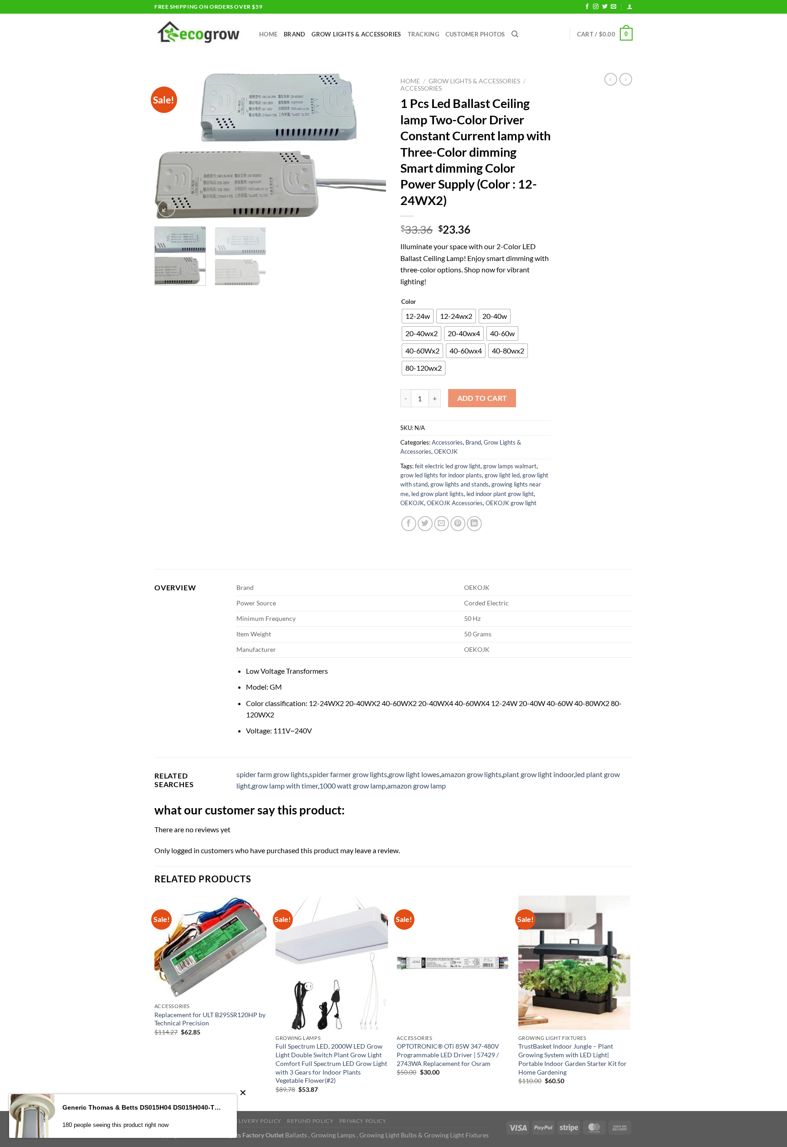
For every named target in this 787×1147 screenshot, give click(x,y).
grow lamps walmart (510, 466)
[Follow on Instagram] (595, 7)
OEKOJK (446, 451)
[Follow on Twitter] (605, 7)
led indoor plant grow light (500, 493)
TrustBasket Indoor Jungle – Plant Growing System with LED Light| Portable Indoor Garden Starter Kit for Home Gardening (572, 1058)
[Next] (371, 146)
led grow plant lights (437, 493)
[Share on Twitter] (425, 523)
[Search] (514, 34)
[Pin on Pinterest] (457, 523)
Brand (294, 34)
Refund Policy (310, 1120)
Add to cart (482, 398)
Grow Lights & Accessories (356, 34)
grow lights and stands (459, 484)
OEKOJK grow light (511, 503)
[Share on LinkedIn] (474, 523)
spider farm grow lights (272, 774)
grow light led (502, 475)
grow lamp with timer (285, 785)
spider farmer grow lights (348, 774)
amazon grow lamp (416, 785)
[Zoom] (166, 208)
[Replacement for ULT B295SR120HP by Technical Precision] (210, 947)
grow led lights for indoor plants (441, 475)
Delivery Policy (256, 1120)
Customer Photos (475, 34)
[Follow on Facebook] (587, 7)
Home (268, 34)
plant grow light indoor (538, 774)
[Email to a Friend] (441, 523)
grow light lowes (413, 774)
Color (408, 302)
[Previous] (170, 146)
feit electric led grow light (447, 466)
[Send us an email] (613, 7)
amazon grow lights (471, 774)
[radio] (417, 316)
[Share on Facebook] (408, 523)
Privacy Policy (363, 1120)
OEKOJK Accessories (455, 503)
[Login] (630, 6)
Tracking (423, 34)
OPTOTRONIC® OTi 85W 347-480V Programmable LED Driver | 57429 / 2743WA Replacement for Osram (448, 1054)
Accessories (421, 88)
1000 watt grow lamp (352, 785)
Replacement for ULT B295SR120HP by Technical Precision (210, 1019)
